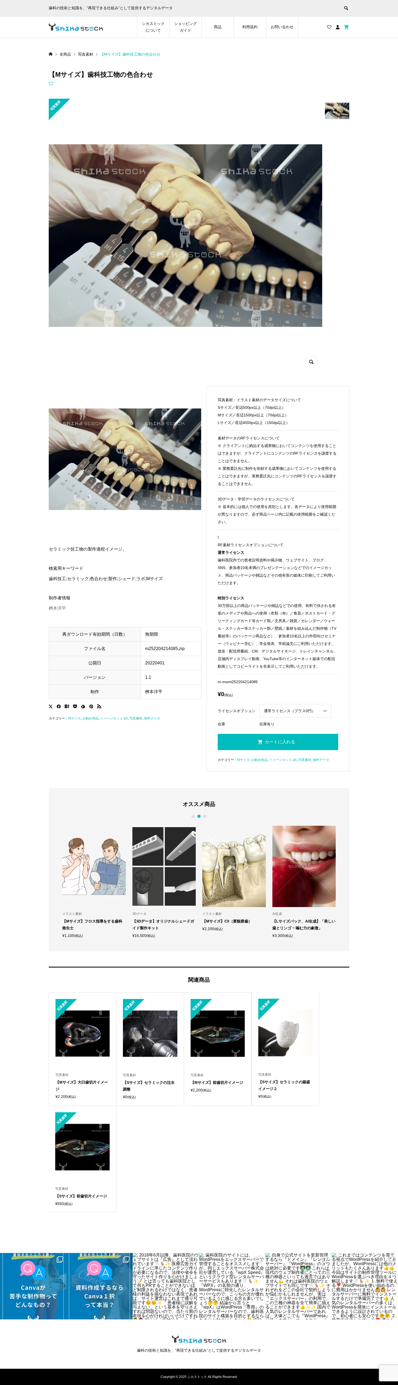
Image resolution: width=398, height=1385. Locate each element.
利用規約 (249, 27)
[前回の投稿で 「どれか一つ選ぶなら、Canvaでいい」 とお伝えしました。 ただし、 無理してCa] (33, 1286)
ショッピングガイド (185, 27)
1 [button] (193, 816)
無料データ (152, 718)
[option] (94, 882)
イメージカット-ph (114, 718)
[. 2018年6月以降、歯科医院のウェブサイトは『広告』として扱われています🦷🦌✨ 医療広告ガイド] (166, 1286)
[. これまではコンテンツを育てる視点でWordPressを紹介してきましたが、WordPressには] (365, 1286)
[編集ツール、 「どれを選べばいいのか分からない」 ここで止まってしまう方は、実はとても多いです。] (99, 1286)
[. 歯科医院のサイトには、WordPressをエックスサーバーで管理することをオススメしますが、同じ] (232, 1286)
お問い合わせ (282, 27)
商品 (217, 27)
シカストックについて (153, 27)
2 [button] (199, 816)
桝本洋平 (57, 608)
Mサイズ (74, 718)
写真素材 (135, 718)
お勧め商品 (90, 718)
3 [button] (205, 816)
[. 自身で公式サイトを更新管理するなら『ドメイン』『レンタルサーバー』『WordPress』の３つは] (298, 1286)
